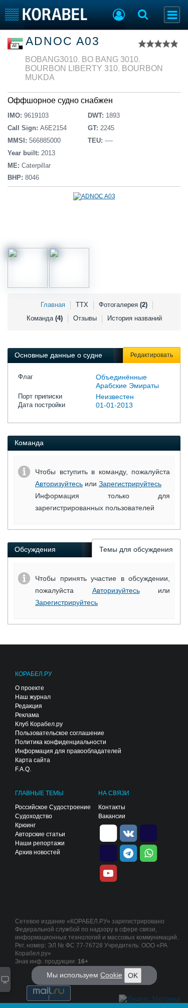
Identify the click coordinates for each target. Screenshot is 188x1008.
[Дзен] (108, 832)
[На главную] (46, 14)
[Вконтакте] (128, 832)
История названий (134, 318)
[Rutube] (148, 832)
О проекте (29, 688)
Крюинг (25, 825)
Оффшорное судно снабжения (65, 100)
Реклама (27, 715)
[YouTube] (108, 872)
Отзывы (85, 318)
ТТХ (82, 304)
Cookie (111, 975)
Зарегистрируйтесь (130, 484)
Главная (53, 304)
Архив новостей (37, 852)
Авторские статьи (40, 834)
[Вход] (119, 16)
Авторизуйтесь (59, 484)
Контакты (111, 807)
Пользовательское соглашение (59, 733)
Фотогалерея (123, 304)
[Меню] (172, 15)
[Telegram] (128, 852)
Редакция (28, 706)
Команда (45, 318)
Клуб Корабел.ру (39, 724)
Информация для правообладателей (68, 751)
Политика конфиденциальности (60, 742)
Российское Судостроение (53, 807)
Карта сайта (32, 760)
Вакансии (111, 816)
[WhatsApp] (148, 852)
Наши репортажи (40, 843)
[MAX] (108, 852)
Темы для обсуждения (136, 549)
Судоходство (33, 816)
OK (133, 975)
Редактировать (151, 355)
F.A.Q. (23, 769)
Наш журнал (33, 697)
